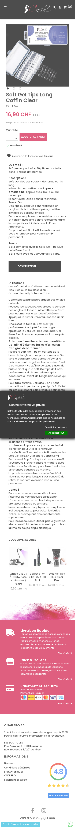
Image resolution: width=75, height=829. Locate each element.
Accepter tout (56, 432)
